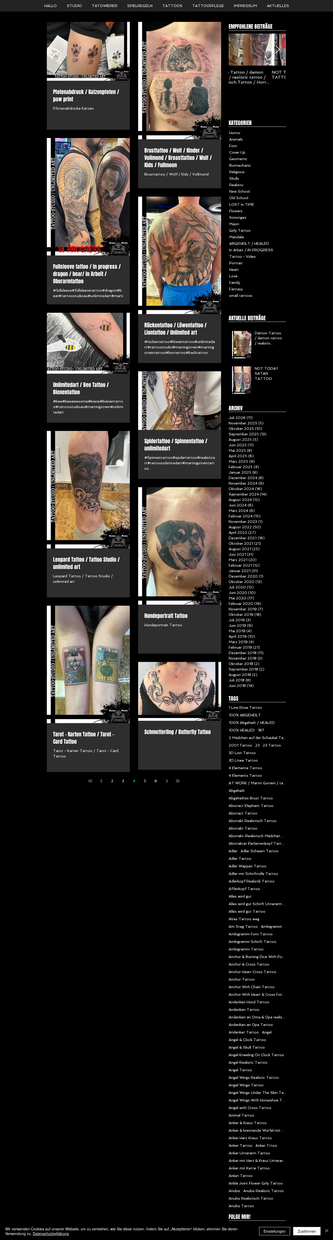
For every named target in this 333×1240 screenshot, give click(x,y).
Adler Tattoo (240, 858)
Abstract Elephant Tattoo (251, 806)
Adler (233, 851)
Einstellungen (275, 1231)
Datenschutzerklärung (51, 1233)
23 (257, 745)
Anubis (234, 1191)
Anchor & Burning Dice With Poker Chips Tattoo (257, 957)
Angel (267, 1032)
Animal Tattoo (241, 1115)
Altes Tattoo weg (244, 919)
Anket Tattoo (241, 1176)
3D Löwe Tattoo (243, 760)
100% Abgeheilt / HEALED (252, 723)
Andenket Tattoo (244, 1032)
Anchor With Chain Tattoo (251, 987)
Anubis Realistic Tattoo (263, 1191)
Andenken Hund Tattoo (249, 1002)
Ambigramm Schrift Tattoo (252, 942)
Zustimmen (307, 1231)
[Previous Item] (237, 50)
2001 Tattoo (240, 745)
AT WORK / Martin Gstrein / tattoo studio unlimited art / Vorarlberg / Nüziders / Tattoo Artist (257, 783)
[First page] (90, 781)
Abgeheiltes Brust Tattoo (251, 798)
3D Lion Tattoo (242, 753)
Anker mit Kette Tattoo (249, 1168)
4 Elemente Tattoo (245, 768)
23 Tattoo (272, 745)
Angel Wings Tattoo (246, 1085)
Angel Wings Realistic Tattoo (254, 1077)
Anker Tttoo (266, 1145)
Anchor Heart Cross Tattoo (252, 972)
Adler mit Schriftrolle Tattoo (253, 874)
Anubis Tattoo (241, 1206)
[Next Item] (277, 50)
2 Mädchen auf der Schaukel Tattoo (257, 738)
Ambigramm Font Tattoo (251, 934)
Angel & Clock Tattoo (247, 1040)
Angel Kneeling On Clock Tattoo (256, 1055)
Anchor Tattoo (242, 979)
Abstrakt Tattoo (243, 828)
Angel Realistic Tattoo (248, 1062)
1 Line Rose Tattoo (245, 707)
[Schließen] (327, 1231)
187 (261, 730)
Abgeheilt (237, 790)
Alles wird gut (240, 896)
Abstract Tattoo (243, 813)
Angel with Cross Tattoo (250, 1108)
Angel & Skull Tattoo (247, 1047)
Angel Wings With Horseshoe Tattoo (257, 1100)
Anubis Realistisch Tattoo (251, 1198)
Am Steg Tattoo (243, 926)
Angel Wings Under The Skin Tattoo (257, 1093)
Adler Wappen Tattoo (247, 866)
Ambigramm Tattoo (246, 949)
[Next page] (166, 781)
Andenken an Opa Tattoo (251, 1025)
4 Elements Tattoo (245, 775)
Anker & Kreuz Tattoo (248, 1123)
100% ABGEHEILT (245, 715)
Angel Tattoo (240, 1070)
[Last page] (177, 781)
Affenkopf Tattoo (244, 889)
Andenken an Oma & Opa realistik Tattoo (257, 1017)
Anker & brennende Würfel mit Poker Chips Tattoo (257, 1130)
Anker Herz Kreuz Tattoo (250, 1138)
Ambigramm (271, 926)
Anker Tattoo (240, 1145)
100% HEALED (242, 730)
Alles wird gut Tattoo (247, 911)
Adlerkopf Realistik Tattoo (251, 881)
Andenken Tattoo (244, 1009)
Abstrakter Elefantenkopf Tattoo (257, 843)
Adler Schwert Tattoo (260, 851)
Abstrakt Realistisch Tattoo (253, 821)
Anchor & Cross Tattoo (249, 964)
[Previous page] (101, 781)
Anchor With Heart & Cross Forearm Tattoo (257, 994)
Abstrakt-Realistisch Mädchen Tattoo (257, 836)
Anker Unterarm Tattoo (249, 1153)
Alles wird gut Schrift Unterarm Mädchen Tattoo (257, 904)
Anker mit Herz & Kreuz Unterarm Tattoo (257, 1160)
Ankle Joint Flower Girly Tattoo (256, 1183)
